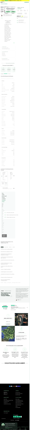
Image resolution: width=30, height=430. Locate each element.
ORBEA (2, 290)
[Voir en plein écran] (14, 7)
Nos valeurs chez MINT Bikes (19, 393)
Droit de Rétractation (18, 407)
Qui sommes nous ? (18, 392)
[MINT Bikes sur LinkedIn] (18, 420)
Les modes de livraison (6, 401)
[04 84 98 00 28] (8, 319)
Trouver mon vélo (8, 11)
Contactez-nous (6, 402)
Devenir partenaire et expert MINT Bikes (8, 400)
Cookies (16, 406)
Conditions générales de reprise (19, 401)
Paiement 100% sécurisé (18, 402)
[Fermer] (16, 423)
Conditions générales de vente (19, 400)
